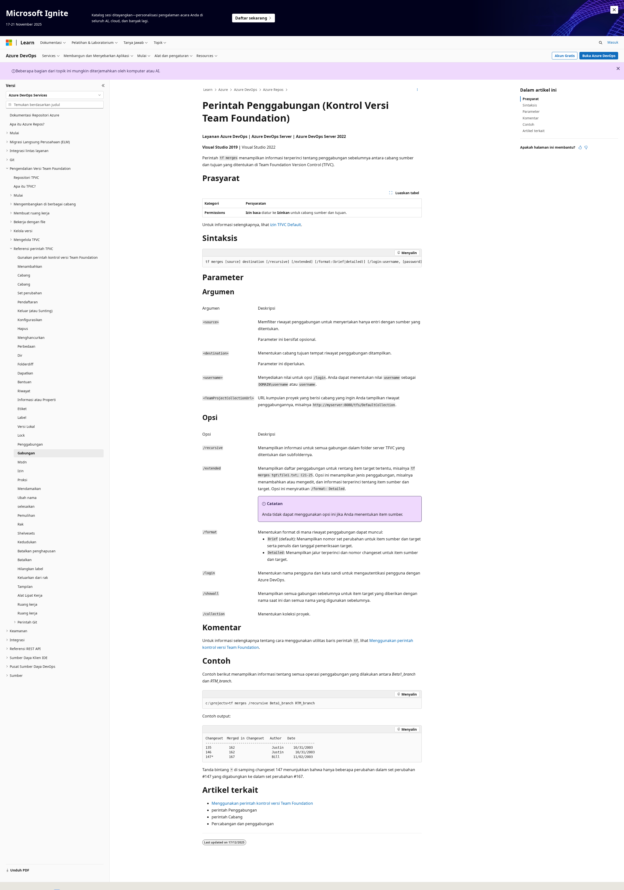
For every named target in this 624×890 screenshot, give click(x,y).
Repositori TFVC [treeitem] (26, 177)
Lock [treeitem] (21, 435)
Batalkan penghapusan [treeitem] (37, 551)
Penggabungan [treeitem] (30, 444)
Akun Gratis (565, 55)
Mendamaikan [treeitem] (29, 488)
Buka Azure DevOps (598, 55)
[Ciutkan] (103, 85)
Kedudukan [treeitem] (27, 542)
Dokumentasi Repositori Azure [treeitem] (34, 115)
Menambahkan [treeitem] (30, 266)
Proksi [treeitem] (22, 480)
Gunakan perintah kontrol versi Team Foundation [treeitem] (58, 257)
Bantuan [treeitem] (24, 382)
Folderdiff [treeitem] (25, 364)
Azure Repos (273, 89)
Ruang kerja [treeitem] (27, 604)
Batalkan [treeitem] (25, 559)
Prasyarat (531, 98)
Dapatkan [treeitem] (25, 373)
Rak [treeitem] (20, 524)
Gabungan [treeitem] (26, 453)
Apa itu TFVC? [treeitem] (25, 186)
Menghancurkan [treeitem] (31, 337)
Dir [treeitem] (20, 355)
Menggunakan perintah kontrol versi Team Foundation (262, 803)
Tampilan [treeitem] (25, 586)
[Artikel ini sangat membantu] (580, 147)
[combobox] (55, 95)
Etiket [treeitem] (22, 408)
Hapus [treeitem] (23, 328)
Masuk (612, 42)
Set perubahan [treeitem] (30, 293)
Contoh (528, 124)
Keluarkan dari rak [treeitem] (33, 577)
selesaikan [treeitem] (26, 506)
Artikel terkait (534, 130)
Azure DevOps (245, 89)
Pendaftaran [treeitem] (28, 302)
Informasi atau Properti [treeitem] (37, 399)
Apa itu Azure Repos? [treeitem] (27, 124)
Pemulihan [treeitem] (26, 515)
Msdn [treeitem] (22, 462)
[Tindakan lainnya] (417, 90)
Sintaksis (530, 105)
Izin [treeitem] (21, 471)
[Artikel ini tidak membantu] (586, 147)
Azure (223, 89)
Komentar (531, 118)
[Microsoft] (9, 42)
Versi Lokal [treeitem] (26, 426)
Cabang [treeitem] (24, 275)
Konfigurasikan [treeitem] (30, 319)
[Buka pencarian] (600, 42)
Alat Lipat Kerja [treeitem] (30, 595)
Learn (208, 89)
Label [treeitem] (22, 417)
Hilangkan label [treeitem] (30, 568)
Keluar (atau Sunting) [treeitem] (35, 310)
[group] (312, 262)
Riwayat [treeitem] (24, 391)
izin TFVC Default (285, 224)
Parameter (531, 111)
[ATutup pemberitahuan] (614, 10)
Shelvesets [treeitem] (26, 533)
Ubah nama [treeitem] (27, 497)
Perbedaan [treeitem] (26, 346)
